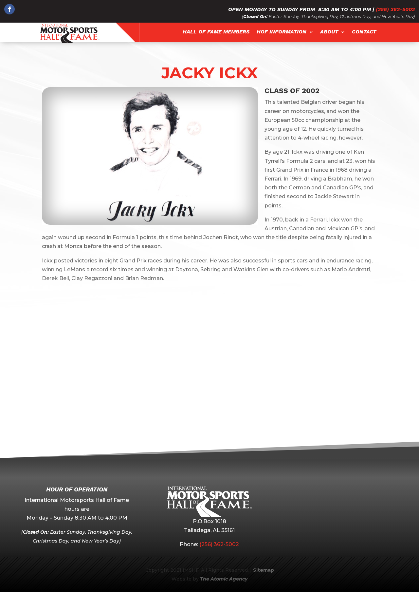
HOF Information (281, 32)
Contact (364, 32)
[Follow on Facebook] (9, 9)
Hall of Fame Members (216, 32)
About (329, 32)
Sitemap (263, 570)
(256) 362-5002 (395, 9)
